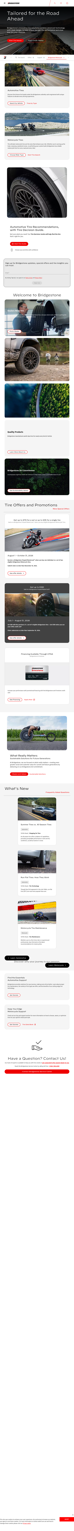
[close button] (73, 1515)
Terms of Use (29, 278)
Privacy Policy (38, 278)
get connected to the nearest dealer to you (55, 1063)
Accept (67, 1519)
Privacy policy (27, 1523)
